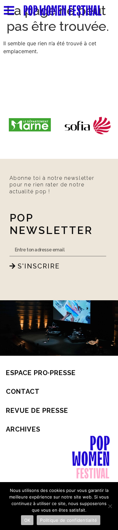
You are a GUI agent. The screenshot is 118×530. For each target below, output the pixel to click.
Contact (23, 391)
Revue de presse (37, 410)
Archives (23, 429)
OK (27, 520)
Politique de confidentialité (68, 520)
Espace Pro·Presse (41, 373)
